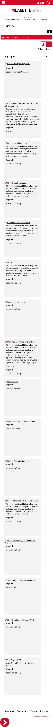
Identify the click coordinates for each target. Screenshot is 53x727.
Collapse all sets (44, 49)
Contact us (22, 711)
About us (9, 711)
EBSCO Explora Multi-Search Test (20, 620)
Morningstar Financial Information (20, 342)
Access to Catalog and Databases (36, 19)
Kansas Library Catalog (16, 302)
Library (7, 19)
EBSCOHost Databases (16, 183)
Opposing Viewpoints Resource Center (22, 501)
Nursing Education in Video (18, 461)
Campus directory (39, 711)
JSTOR (9, 262)
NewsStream (12, 381)
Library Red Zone (17, 19)
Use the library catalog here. (18, 63)
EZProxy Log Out (14, 660)
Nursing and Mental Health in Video (21, 421)
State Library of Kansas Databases (21, 580)
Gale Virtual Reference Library (19, 222)
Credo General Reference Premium (21, 143)
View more (10, 366)
